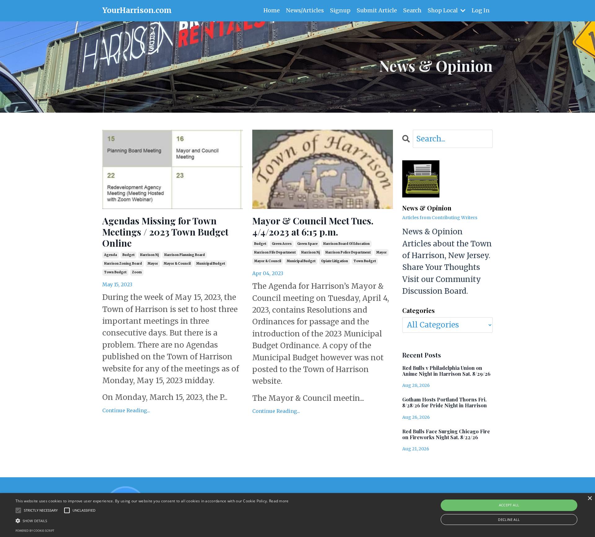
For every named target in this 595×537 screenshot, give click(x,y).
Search (412, 10)
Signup (340, 10)
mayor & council (177, 264)
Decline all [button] (509, 519)
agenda (110, 255)
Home (271, 10)
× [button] (589, 498)
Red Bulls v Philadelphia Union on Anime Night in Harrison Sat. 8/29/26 (446, 371)
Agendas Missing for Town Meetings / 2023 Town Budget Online (165, 232)
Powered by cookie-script (34, 531)
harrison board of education (346, 244)
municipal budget (210, 264)
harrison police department (348, 252)
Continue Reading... (126, 410)
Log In (481, 10)
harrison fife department (275, 252)
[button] (152, 521)
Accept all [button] (509, 505)
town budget (115, 272)
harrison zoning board (123, 264)
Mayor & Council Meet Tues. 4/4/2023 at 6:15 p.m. (312, 226)
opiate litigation (334, 261)
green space (307, 244)
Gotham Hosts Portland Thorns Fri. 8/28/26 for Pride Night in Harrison (444, 402)
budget (128, 255)
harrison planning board (184, 255)
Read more (279, 501)
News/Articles (305, 10)
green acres (282, 244)
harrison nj (149, 255)
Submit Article (377, 10)
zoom (137, 272)
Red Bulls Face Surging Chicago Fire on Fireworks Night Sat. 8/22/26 (446, 434)
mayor (153, 264)
